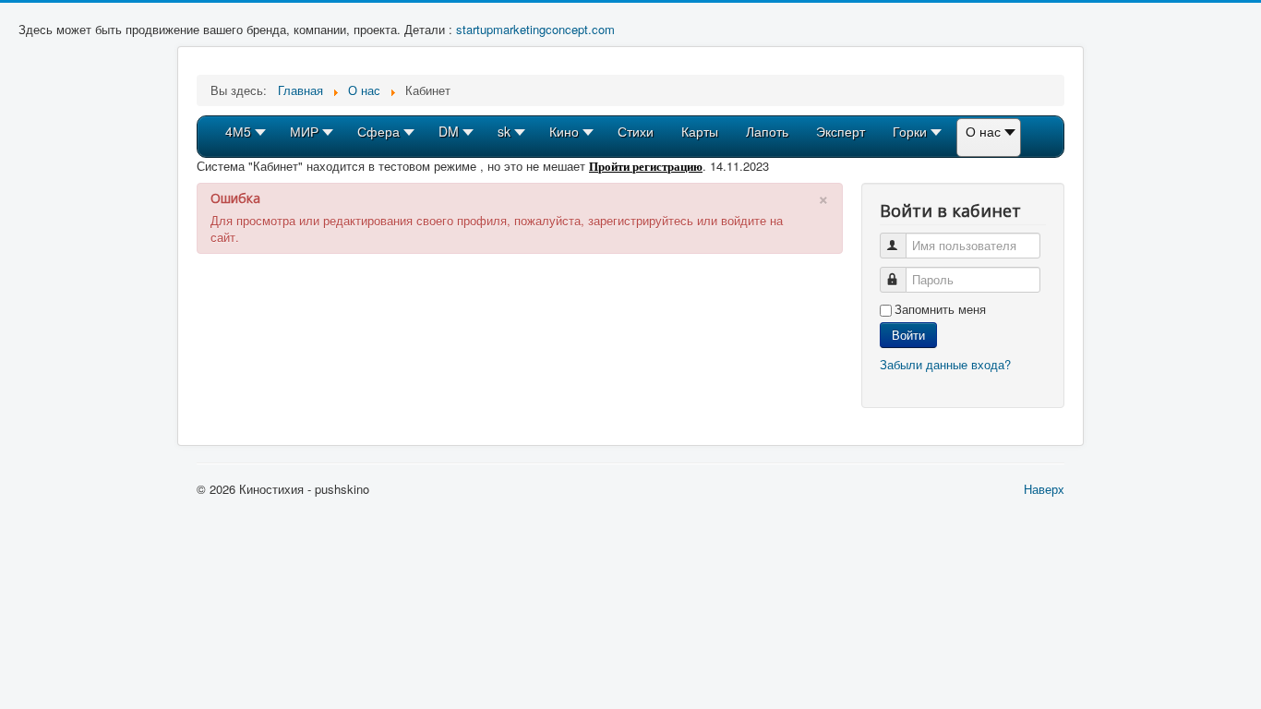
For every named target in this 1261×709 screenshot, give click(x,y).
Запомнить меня (940, 309)
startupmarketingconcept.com (535, 29)
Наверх (1044, 489)
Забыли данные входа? (945, 364)
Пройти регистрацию (646, 166)
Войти (908, 334)
